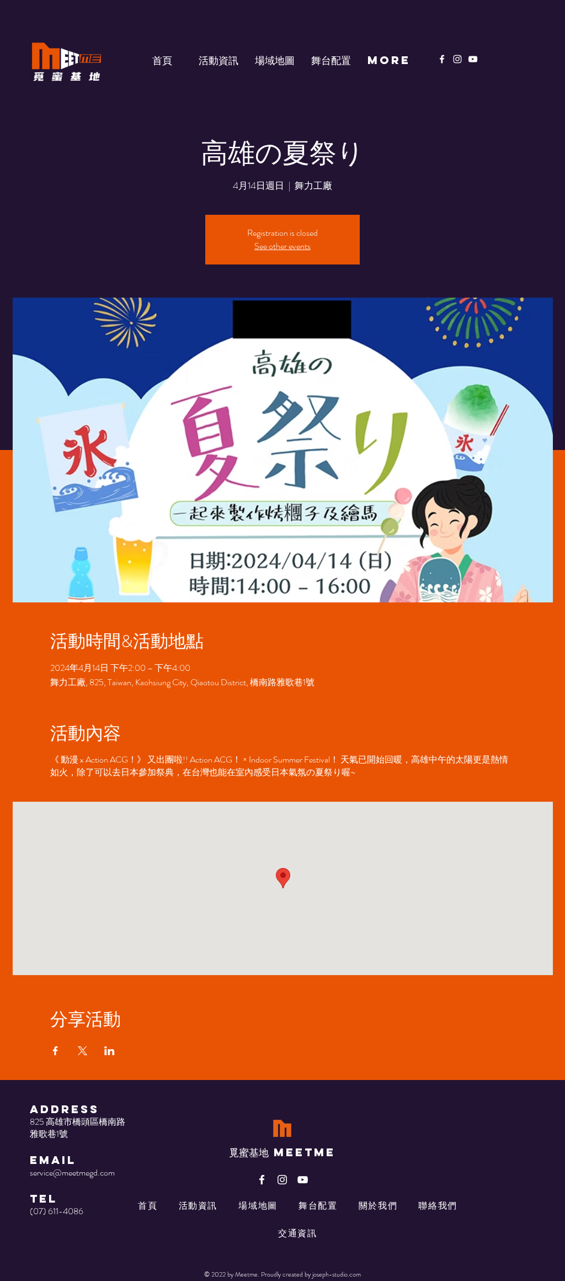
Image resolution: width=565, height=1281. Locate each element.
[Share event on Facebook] (55, 1050)
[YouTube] (472, 59)
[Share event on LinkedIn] (109, 1050)
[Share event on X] (82, 1050)
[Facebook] (441, 59)
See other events (282, 246)
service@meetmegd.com (72, 1172)
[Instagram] (457, 59)
